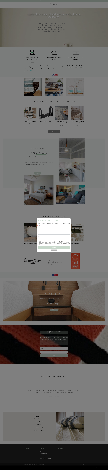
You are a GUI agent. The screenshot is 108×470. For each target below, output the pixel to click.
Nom (38, 236)
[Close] (70, 218)
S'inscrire (54, 247)
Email (39, 225)
